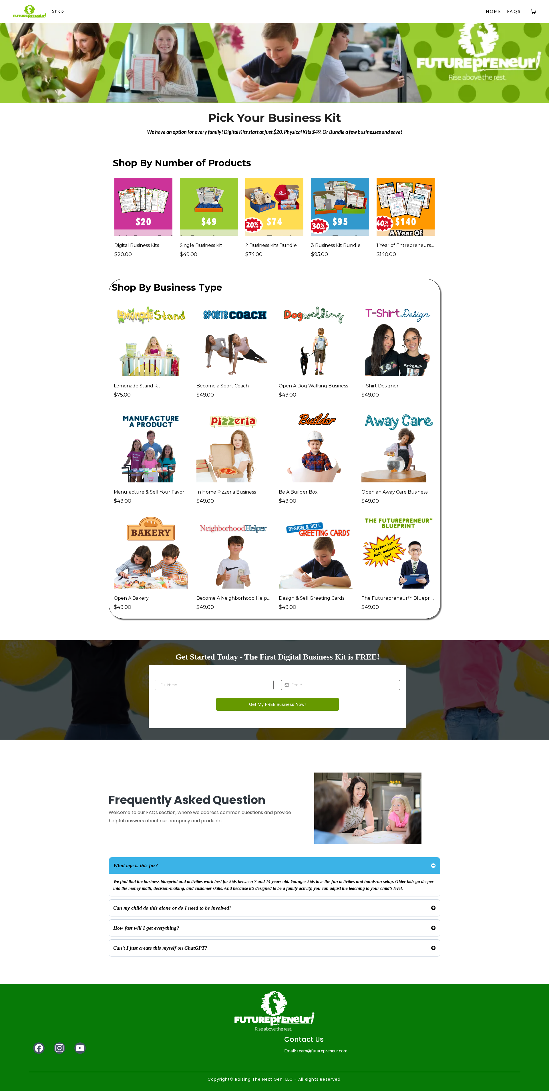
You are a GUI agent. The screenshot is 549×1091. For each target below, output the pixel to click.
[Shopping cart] (533, 11)
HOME (494, 11)
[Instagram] (59, 1048)
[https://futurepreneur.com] (30, 11)
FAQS (514, 11)
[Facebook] (39, 1048)
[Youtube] (80, 1048)
